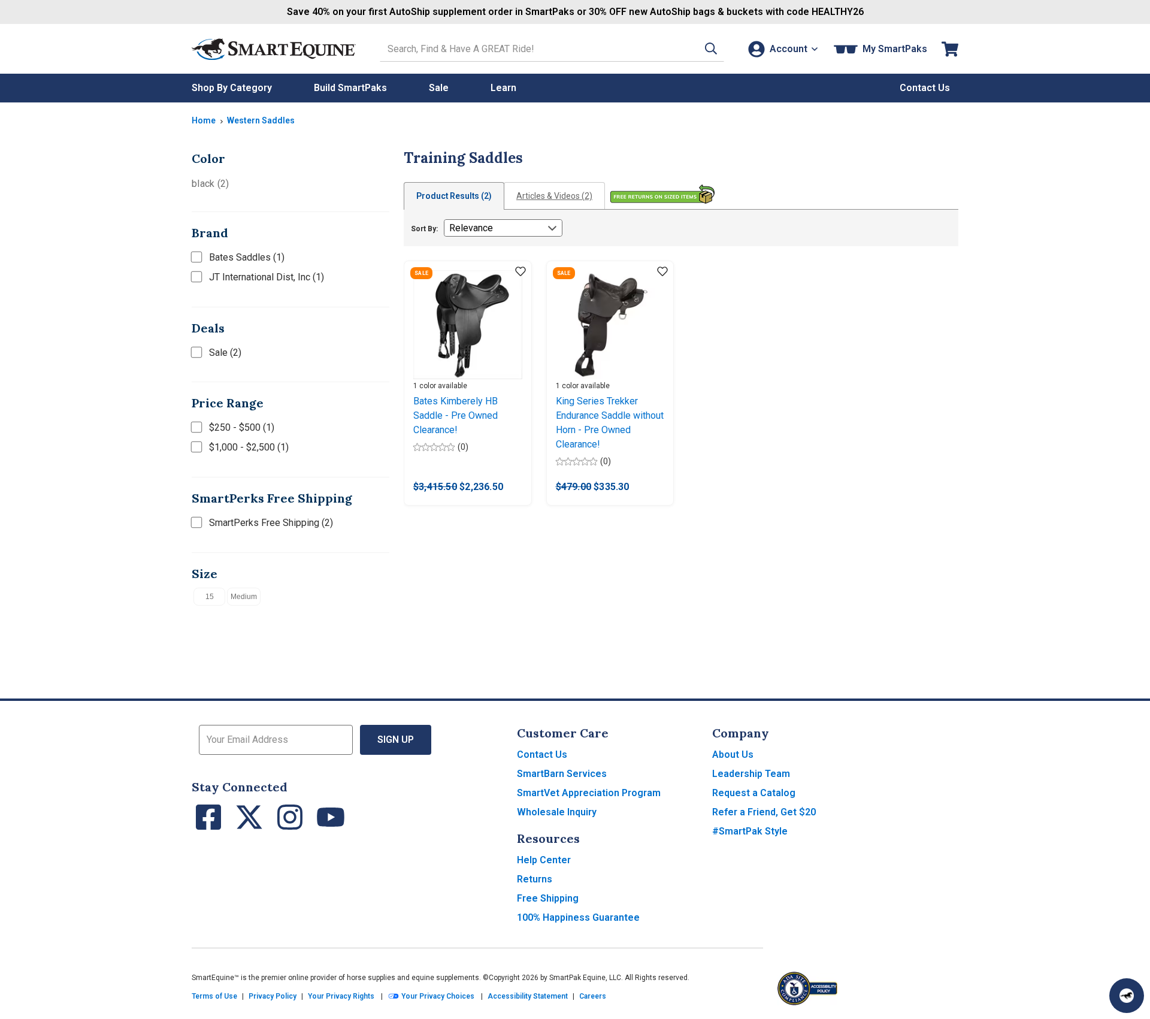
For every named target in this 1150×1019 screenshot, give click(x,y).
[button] (711, 49)
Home (204, 120)
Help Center (544, 860)
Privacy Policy (272, 996)
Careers (592, 996)
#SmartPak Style (750, 831)
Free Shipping (548, 898)
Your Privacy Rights (341, 996)
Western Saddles (261, 120)
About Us (732, 754)
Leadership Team (751, 773)
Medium (244, 596)
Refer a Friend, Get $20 (764, 812)
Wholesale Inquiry (557, 812)
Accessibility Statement (528, 996)
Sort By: (424, 229)
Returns (534, 879)
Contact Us (542, 754)
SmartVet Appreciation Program (589, 793)
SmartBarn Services (562, 773)
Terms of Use (214, 996)
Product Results (454, 196)
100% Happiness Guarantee (578, 917)
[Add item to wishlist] (520, 272)
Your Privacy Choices (437, 996)
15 (209, 596)
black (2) (210, 183)
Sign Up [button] (395, 739)
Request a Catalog (753, 793)
